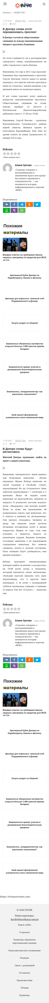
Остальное (24, 972)
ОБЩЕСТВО (20, 21)
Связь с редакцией (24, 965)
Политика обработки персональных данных (24, 941)
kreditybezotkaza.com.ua (24, 919)
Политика (24, 995)
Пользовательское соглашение (24, 950)
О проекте (24, 932)
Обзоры (25, 987)
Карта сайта (24, 924)
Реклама (24, 957)
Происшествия (24, 980)
